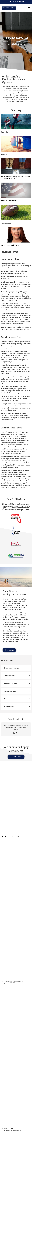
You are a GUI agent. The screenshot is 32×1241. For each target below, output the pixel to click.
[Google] (11, 836)
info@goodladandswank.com (13, 1130)
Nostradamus (6, 223)
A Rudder (4, 154)
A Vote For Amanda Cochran (11, 245)
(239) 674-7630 (10, 1128)
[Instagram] (8, 836)
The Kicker (5, 132)
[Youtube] (17, 836)
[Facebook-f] (2, 836)
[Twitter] (5, 836)
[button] (28, 8)
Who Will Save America (9, 201)
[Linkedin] (14, 836)
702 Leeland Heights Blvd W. (18, 981)
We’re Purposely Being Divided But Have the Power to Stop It (15, 178)
